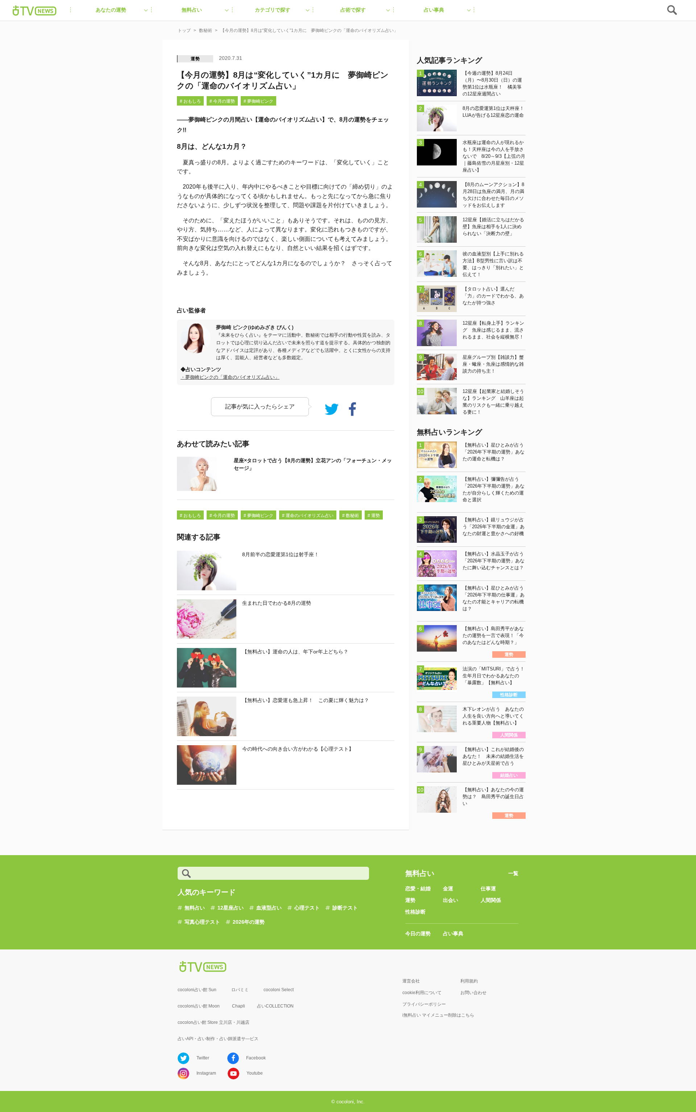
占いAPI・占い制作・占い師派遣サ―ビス (218, 1038)
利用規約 (469, 981)
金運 (448, 888)
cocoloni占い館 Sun (197, 989)
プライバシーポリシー (424, 1004)
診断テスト (345, 908)
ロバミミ (240, 989)
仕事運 (488, 888)
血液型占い (269, 908)
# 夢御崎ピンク (258, 101)
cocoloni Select (279, 989)
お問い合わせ (473, 992)
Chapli (238, 1006)
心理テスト (307, 908)
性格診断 (415, 912)
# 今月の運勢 (222, 101)
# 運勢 (374, 515)
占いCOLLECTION (275, 1006)
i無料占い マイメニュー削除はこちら (438, 1015)
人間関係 (491, 900)
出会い (450, 900)
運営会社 (411, 981)
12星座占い (231, 908)
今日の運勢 (418, 933)
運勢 (195, 58)
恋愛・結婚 (418, 888)
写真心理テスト (202, 922)
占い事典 (453, 933)
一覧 (513, 873)
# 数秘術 (350, 515)
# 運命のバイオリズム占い (308, 515)
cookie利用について (422, 992)
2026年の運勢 (249, 922)
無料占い (195, 908)
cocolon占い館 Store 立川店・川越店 (213, 1022)
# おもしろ (190, 101)
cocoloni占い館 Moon (199, 1006)
